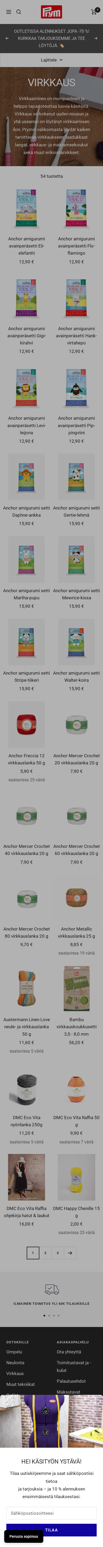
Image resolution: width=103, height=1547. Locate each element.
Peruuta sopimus (24, 1536)
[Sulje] (95, 1403)
